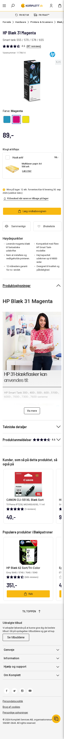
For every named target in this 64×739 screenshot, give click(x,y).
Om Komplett (12, 675)
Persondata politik (13, 701)
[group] (32, 81)
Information (11, 658)
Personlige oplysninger (15, 712)
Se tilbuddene (16, 637)
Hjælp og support (15, 666)
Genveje (9, 649)
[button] (6, 119)
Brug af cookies (11, 707)
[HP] (52, 54)
